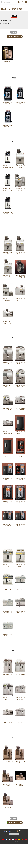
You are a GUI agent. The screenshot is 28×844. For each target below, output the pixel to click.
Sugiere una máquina (15, 36)
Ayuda (7, 831)
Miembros (14, 831)
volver (14, 32)
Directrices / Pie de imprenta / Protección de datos (14, 837)
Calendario (21, 831)
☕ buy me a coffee (14, 834)
